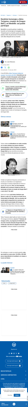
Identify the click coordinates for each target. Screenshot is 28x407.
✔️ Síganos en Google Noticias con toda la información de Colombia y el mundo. (15, 211)
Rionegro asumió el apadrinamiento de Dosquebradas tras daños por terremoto (18, 125)
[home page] (14, 345)
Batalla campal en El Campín (13, 5)
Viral (4, 283)
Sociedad (12, 267)
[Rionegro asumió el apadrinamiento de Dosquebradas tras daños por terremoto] (5, 124)
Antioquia (15, 15)
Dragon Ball (12, 283)
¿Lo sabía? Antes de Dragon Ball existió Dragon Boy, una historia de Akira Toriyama (17, 272)
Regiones (9, 15)
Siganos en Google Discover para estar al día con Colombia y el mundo (15, 95)
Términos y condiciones (12, 384)
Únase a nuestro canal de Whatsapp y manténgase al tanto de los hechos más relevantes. (16, 88)
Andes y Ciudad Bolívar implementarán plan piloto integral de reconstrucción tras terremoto (18, 136)
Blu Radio (3, 15)
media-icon (14, 404)
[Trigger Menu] (2, 2)
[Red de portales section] (25, 371)
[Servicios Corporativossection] (25, 375)
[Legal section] (25, 379)
